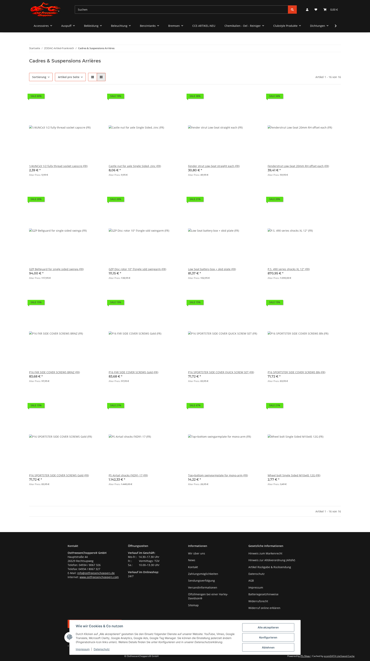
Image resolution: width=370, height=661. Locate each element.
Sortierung (39, 77)
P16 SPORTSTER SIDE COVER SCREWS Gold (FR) (59, 475)
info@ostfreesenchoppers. (94, 573)
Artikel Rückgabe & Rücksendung (269, 567)
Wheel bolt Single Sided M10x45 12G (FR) (294, 475)
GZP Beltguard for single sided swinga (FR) (56, 269)
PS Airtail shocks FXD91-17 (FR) (128, 475)
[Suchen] (292, 9)
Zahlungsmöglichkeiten (203, 574)
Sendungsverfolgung (201, 580)
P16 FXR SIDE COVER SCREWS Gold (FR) (133, 372)
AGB (251, 580)
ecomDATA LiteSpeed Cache (339, 656)
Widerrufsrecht (258, 601)
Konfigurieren (268, 637)
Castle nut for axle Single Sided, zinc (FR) (135, 166)
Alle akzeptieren (268, 627)
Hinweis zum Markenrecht (265, 553)
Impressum (83, 649)
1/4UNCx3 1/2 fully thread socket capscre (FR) (58, 166)
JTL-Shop (305, 656)
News (191, 560)
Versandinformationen (202, 587)
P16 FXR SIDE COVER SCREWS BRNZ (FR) (54, 372)
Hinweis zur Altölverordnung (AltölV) (271, 560)
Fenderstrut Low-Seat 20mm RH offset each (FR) (298, 166)
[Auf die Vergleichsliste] (86, 97)
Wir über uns (196, 553)
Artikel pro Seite (68, 77)
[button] (307, 9)
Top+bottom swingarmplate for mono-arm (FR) (218, 475)
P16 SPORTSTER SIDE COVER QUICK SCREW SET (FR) (221, 372)
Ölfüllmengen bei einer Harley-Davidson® (208, 596)
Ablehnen (268, 647)
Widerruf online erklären (264, 608)
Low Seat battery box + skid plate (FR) (212, 269)
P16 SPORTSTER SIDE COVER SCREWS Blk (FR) (296, 372)
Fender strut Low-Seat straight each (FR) (214, 166)
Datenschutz (102, 649)
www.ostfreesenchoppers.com (99, 577)
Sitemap (193, 605)
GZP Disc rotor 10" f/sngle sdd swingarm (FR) (137, 269)
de (113, 573)
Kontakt (193, 567)
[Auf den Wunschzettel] (96, 97)
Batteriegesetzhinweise (263, 594)
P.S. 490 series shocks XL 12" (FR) (289, 269)
